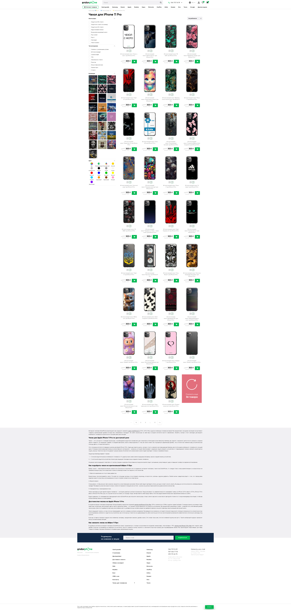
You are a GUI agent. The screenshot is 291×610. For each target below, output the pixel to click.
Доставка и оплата (119, 559)
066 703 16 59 (175, 2)
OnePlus (159, 7)
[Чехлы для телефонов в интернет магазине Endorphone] (89, 2)
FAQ (114, 566)
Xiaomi (123, 7)
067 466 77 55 (173, 552)
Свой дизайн (105, 7)
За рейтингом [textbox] (192, 18)
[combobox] (194, 18)
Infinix (166, 7)
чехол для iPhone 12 (134, 431)
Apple (129, 7)
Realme (136, 7)
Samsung (115, 7)
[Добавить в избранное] (136, 25)
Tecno (185, 7)
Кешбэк (115, 569)
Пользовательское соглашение (92, 552)
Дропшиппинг (117, 556)
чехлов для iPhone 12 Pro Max (142, 504)
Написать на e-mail (198, 549)
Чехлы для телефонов (120, 583)
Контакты (116, 579)
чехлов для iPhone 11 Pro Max (183, 525)
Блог (114, 573)
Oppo (143, 7)
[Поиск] (161, 3)
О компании (116, 553)
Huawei (173, 7)
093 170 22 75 (172, 554)
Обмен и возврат (118, 563)
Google (192, 7)
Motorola (151, 7)
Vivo (179, 7)
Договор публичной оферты (83, 555)
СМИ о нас (116, 576)
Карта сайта (80, 552)
